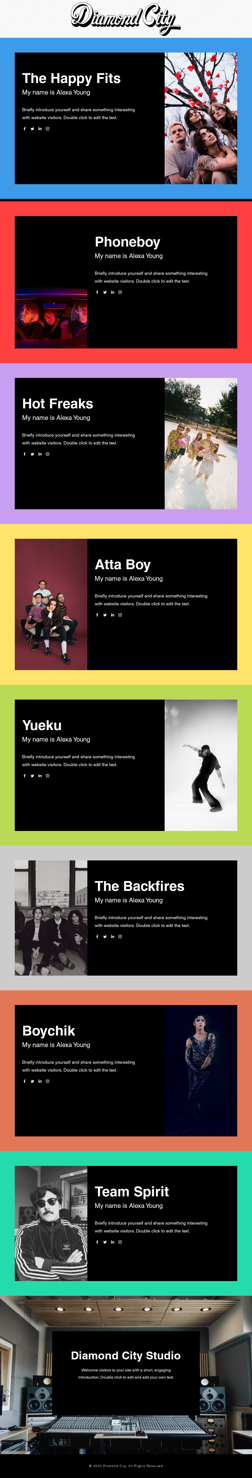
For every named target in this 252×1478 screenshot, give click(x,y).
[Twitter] (32, 129)
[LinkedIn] (40, 129)
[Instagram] (47, 129)
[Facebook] (25, 129)
